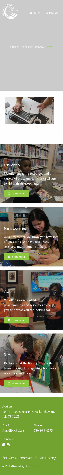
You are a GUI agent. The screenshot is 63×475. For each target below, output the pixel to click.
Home (15, 47)
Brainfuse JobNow (33, 47)
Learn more (17, 193)
